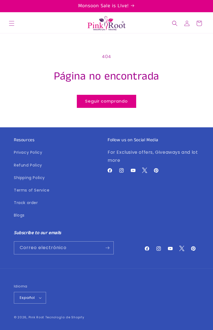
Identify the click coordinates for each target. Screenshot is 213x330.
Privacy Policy (28, 152)
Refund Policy (28, 165)
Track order (26, 202)
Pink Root (36, 317)
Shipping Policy (29, 177)
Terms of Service (32, 190)
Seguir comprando (106, 101)
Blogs (19, 215)
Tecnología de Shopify (64, 317)
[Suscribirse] (107, 247)
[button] (12, 23)
